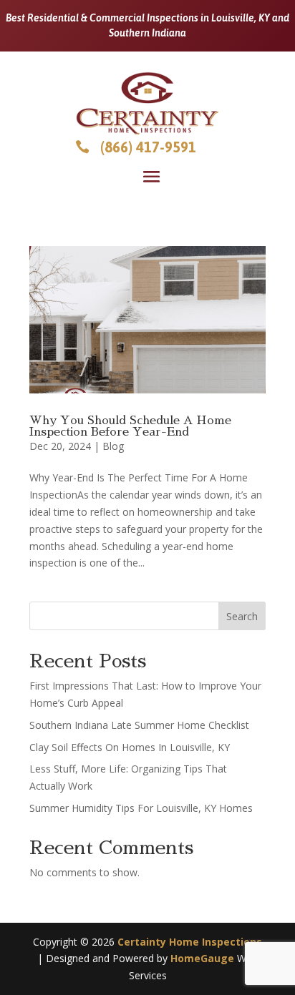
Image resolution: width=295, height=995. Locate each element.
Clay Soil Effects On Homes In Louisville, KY (129, 747)
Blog (113, 446)
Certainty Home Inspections (189, 942)
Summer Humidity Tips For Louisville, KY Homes (141, 808)
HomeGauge (202, 958)
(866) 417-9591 (148, 147)
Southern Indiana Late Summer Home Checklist (139, 725)
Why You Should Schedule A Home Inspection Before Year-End (130, 426)
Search (242, 616)
